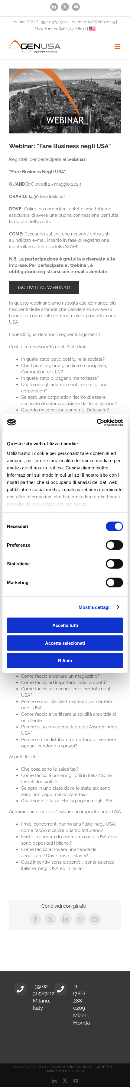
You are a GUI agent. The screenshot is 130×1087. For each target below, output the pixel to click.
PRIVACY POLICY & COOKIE (65, 1071)
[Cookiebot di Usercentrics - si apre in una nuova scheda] (96, 422)
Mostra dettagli (95, 606)
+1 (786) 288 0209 (99, 22)
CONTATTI (104, 1067)
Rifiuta (65, 660)
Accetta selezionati (65, 642)
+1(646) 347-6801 (69, 28)
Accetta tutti (65, 625)
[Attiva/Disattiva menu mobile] (118, 46)
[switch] (114, 545)
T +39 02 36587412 (52, 22)
